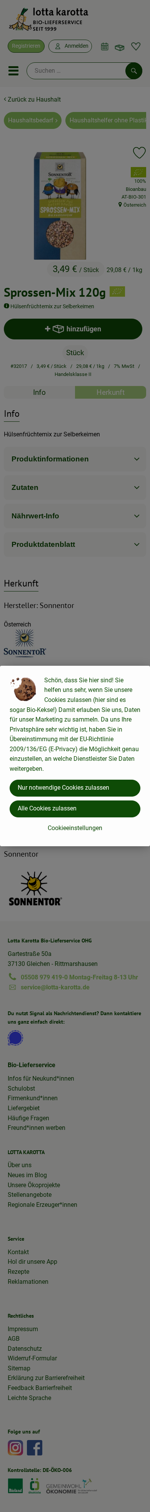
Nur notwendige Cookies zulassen (63, 787)
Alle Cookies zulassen (47, 808)
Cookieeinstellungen (75, 828)
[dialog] (75, 756)
